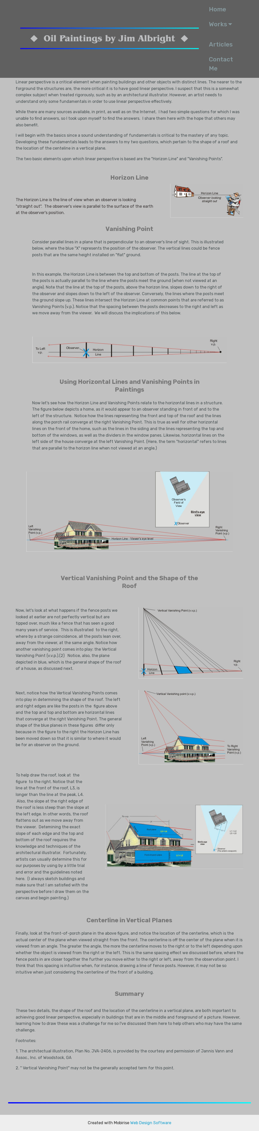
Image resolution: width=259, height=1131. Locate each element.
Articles (221, 44)
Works (218, 24)
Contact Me (221, 64)
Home (219, 9)
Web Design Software (150, 1122)
